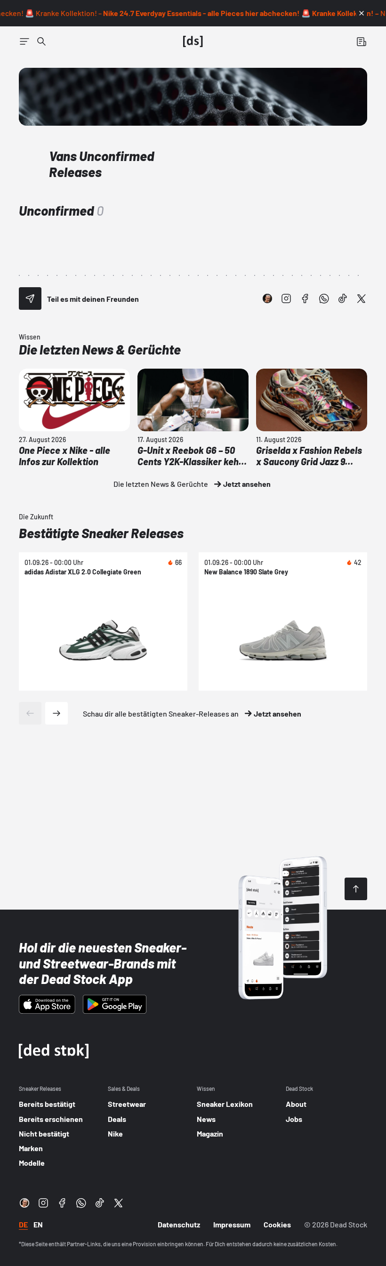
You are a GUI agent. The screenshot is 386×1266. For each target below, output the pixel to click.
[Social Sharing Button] (30, 298)
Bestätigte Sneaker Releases (101, 533)
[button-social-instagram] (286, 298)
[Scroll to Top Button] (356, 889)
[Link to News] (41, 41)
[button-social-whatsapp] (324, 298)
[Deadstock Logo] (193, 41)
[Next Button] (56, 713)
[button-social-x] (361, 298)
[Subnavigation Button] (24, 41)
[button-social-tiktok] (342, 298)
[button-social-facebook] (305, 298)
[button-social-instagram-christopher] (267, 298)
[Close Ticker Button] (361, 13)
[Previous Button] (30, 713)
